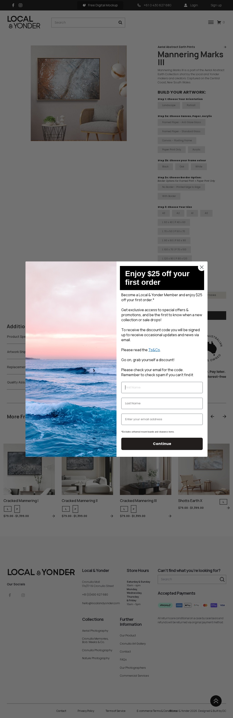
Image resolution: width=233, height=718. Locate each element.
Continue (162, 443)
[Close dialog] (202, 267)
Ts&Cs (154, 349)
